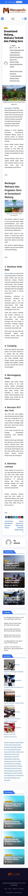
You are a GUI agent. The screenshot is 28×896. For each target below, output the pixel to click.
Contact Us (15, 888)
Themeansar (14, 885)
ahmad (13, 45)
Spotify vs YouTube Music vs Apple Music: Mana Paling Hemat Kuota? (13, 648)
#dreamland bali (15, 52)
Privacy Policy (9, 892)
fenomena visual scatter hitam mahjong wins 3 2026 (14, 751)
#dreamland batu (15, 55)
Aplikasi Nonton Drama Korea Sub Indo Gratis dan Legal (12, 624)
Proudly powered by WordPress (10, 883)
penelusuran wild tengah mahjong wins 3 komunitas (13, 777)
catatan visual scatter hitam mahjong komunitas (12, 763)
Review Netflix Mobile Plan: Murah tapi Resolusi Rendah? (12, 630)
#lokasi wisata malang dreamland (16, 72)
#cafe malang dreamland (17, 50)
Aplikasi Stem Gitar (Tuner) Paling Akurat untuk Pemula (12, 636)
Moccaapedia (8, 108)
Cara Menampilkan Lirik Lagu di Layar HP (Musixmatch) (13, 642)
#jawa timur (13, 59)
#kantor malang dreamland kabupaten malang (16, 64)
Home (5, 888)
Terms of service (18, 892)
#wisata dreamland (15, 76)
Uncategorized (9, 801)
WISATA (5, 28)
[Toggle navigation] (13, 19)
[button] (22, 19)
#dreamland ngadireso (16, 57)
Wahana (7, 273)
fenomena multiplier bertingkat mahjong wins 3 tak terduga (13, 747)
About (9, 888)
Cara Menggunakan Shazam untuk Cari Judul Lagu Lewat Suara (14, 618)
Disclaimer (21, 888)
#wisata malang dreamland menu (15, 79)
